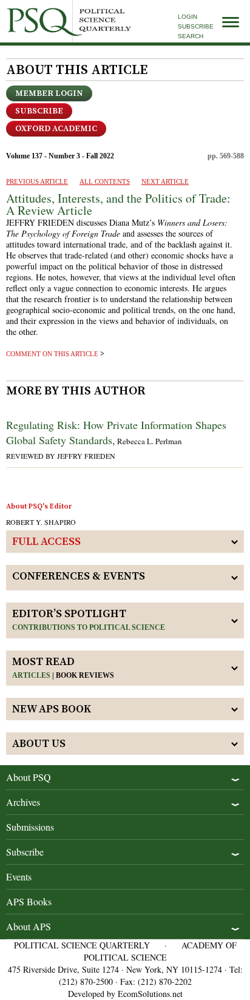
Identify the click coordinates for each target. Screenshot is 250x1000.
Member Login (49, 93)
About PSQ (28, 777)
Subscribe (196, 26)
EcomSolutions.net (150, 993)
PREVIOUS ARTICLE (37, 181)
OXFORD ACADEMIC (56, 128)
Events (19, 876)
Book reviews (85, 675)
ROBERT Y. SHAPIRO (41, 522)
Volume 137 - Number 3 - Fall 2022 (60, 156)
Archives (23, 802)
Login (187, 16)
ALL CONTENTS (104, 181)
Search (190, 36)
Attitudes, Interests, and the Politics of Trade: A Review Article (118, 204)
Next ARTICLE (165, 181)
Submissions (30, 826)
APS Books (29, 901)
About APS (28, 926)
